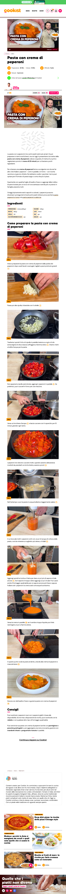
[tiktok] (3, 890)
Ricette (34, 11)
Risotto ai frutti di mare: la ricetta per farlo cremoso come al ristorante (47, 857)
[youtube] (10, 890)
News (28, 11)
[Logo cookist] (12, 10)
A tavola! (54, 49)
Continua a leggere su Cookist (33, 740)
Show (42, 11)
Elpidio (14, 779)
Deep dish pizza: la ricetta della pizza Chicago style (47, 818)
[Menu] (60, 10)
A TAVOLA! (7, 53)
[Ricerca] (47, 10)
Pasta (15, 771)
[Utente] (56, 10)
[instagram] (7, 890)
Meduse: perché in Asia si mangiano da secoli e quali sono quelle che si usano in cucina (16, 839)
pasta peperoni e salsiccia (32, 197)
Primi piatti (21, 771)
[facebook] (14, 890)
